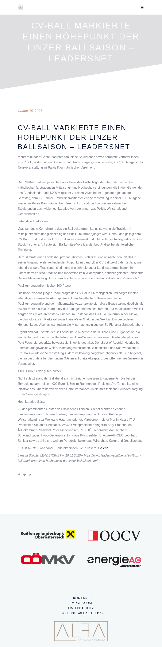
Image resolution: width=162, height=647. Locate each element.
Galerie (103, 448)
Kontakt (81, 598)
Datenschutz (81, 608)
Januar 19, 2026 (30, 111)
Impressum (81, 603)
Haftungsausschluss (81, 613)
